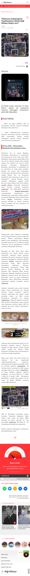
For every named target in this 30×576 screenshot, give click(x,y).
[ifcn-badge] (20, 554)
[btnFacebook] (20, 489)
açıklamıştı (5, 189)
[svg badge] (26, 554)
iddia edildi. (13, 112)
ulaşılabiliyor (21, 366)
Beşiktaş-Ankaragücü (21, 191)
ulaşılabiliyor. (6, 300)
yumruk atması (7, 185)
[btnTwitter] (9, 489)
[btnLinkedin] (25, 489)
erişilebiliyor (24, 370)
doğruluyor (12, 422)
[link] (9, 554)
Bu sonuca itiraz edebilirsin (14, 471)
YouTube (11, 261)
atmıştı (9, 199)
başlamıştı (5, 283)
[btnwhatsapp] (4, 489)
